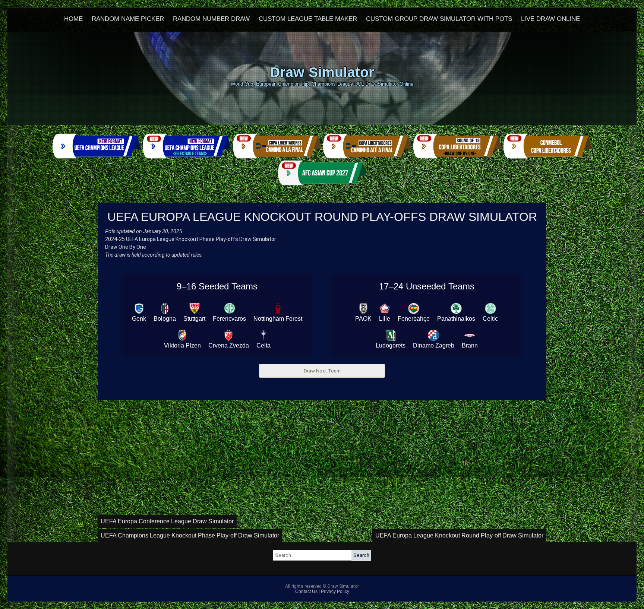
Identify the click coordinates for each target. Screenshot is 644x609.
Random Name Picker (128, 18)
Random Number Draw (211, 18)
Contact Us (306, 591)
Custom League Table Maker (308, 18)
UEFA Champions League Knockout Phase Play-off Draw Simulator (190, 535)
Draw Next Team (322, 371)
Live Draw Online (550, 18)
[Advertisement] (322, 459)
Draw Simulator (322, 72)
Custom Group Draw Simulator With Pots (439, 18)
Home (73, 18)
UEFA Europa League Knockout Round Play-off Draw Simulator (459, 535)
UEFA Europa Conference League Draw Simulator (167, 521)
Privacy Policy (335, 591)
